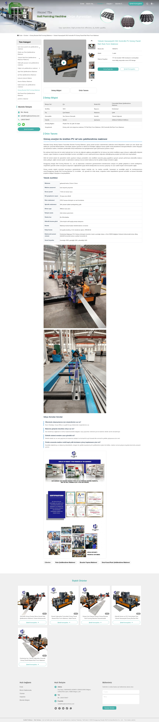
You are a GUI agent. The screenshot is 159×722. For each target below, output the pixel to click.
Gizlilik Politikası (27, 720)
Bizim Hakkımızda (90, 4)
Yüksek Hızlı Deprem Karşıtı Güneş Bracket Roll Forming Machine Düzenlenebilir (95, 617)
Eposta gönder (109, 708)
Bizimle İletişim (119, 4)
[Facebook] (59, 709)
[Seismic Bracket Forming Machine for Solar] (65, 61)
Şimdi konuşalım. (135, 4)
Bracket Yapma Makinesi (88, 562)
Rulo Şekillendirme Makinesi (65, 562)
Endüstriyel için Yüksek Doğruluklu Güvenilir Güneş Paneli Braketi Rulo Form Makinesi (32, 659)
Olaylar (109, 4)
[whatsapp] (19, 124)
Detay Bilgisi (56, 90)
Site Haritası (37, 720)
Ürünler (100, 4)
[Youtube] (63, 709)
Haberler (22, 697)
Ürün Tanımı (83, 90)
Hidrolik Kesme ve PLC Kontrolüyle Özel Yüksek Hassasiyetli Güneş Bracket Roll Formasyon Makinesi (126, 617)
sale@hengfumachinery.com (30, 116)
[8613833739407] (70, 709)
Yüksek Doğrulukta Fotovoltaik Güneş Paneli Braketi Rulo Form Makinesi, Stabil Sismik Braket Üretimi (64, 617)
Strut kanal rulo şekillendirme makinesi (116, 562)
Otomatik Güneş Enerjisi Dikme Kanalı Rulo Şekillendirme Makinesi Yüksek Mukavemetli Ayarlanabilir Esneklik (32, 617)
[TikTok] (67, 709)
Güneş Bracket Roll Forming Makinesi (41, 35)
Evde (82, 4)
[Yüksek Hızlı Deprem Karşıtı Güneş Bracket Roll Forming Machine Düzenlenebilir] (95, 600)
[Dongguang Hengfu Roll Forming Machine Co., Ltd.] (7, 3)
